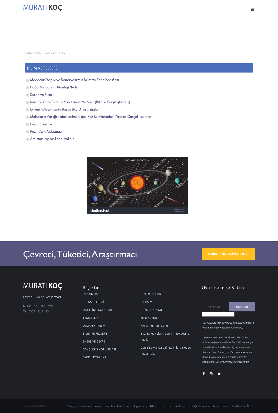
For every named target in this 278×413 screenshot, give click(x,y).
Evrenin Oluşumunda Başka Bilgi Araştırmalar (64, 109)
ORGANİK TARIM (94, 325)
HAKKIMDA (90, 294)
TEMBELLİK (90, 318)
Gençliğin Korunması (199, 406)
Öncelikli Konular (121, 406)
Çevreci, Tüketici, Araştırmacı (80, 254)
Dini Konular (238, 406)
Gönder (242, 307)
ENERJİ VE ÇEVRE (94, 341)
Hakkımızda (85, 406)
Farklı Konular (221, 406)
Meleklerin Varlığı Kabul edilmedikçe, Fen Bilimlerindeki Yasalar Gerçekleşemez (90, 117)
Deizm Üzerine (41, 124)
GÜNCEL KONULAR (153, 310)
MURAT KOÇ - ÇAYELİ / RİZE (228, 254)
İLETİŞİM (146, 302)
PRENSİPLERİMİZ (94, 302)
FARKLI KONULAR (95, 357)
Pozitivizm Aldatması (46, 131)
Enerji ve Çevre (177, 406)
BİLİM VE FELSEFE (95, 333)
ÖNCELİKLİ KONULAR (97, 310)
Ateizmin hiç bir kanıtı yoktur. (52, 139)
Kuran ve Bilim (41, 95)
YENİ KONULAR (150, 318)
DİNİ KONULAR (150, 294)
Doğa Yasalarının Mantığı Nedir (54, 87)
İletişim (251, 406)
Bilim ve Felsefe (158, 406)
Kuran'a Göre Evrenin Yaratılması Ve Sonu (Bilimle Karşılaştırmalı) (80, 102)
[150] (137, 185)
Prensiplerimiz (101, 406)
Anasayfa (72, 406)
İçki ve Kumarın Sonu (154, 325)
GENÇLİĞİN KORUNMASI (99, 349)
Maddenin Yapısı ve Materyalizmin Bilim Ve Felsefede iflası (74, 80)
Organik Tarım (140, 406)
